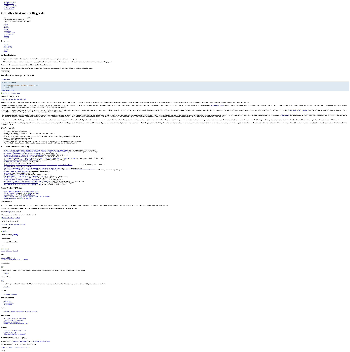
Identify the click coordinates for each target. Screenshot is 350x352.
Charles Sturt (285, 115)
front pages (9, 212)
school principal (8, 303)
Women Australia (9, 7)
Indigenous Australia (10, 5)
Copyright (4, 347)
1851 (7, 249)
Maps (6, 51)
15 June (3, 258)
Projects (6, 29)
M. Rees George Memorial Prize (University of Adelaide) (20, 311)
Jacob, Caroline (8, 195)
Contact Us (28, 347)
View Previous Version (7, 90)
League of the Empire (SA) (12, 322)
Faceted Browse (9, 34)
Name (6, 44)
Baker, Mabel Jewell (10, 198)
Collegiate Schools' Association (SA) (15, 318)
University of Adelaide (10, 294)
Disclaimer (11, 347)
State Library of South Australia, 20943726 (13, 99)
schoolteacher (8, 304)
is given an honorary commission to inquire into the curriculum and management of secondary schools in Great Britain (38, 165)
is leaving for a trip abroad (11, 161)
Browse (6, 36)
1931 (7, 258)
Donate (6, 37)
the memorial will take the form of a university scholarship (21, 183)
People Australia (9, 4)
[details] (15, 235)
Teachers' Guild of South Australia (14, 320)
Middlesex (9, 251)
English (6, 273)
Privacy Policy (19, 347)
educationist (7, 301)
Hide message (5, 71)
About (6, 26)
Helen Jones (6, 79)
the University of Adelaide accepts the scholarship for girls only (22, 184)
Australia (25, 259)
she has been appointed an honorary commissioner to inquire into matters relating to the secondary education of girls (37, 152)
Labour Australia (9, 9)
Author (6, 49)
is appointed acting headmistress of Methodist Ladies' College (22, 179)
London (3, 251)
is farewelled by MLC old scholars (14, 174)
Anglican (7, 287)
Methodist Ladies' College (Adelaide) (15, 334)
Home (6, 24)
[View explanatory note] (2, 267)
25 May (3, 249)
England (15, 251)
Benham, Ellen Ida (9, 196)
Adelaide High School (10, 332)
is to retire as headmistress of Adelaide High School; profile (21, 160)
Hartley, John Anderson (11, 193)
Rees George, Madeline (11, 191)
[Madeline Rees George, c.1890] (10, 93)
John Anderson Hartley (217, 105)
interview (7, 163)
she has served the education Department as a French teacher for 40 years (25, 176)
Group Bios (7, 31)
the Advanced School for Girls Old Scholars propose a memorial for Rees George (27, 181)
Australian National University (41, 341)
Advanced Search (9, 32)
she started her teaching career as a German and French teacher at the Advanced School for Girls (32, 168)
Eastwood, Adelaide (6, 259)
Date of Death (8, 48)
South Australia (17, 259)
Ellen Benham (303, 110)
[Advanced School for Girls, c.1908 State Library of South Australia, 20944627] (2, 231)
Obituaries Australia (10, 2)
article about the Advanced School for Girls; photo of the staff (22, 153)
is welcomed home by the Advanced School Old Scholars (20, 178)
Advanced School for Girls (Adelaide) (15, 331)
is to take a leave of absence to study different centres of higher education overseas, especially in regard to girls (36, 150)
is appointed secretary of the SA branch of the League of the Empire (23, 155)
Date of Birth (8, 46)
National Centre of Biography (20, 341)
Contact (6, 27)
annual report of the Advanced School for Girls (17, 156)
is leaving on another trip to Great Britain (16, 171)
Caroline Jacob (292, 110)
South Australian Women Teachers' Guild (16, 323)
